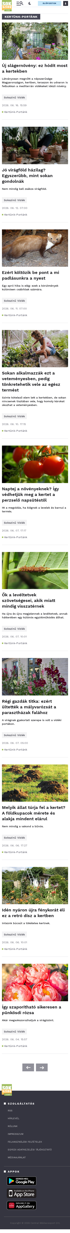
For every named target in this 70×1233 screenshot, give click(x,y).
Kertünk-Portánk (15, 111)
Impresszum (15, 1134)
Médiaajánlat (17, 1157)
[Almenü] (20, 3)
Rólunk (13, 1126)
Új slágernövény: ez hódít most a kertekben (34, 68)
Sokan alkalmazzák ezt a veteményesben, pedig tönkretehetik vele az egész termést (31, 381)
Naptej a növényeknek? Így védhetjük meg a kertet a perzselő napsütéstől (30, 494)
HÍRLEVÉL (13, 1118)
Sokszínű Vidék (14, 97)
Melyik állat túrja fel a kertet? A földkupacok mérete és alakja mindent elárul (33, 813)
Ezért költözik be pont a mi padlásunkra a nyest (30, 275)
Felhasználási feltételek (25, 1141)
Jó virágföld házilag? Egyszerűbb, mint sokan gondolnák (27, 176)
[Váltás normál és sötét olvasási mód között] (29, 3)
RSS (10, 1110)
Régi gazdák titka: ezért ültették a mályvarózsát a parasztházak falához (29, 707)
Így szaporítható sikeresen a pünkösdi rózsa (31, 1010)
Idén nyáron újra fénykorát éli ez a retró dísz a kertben (33, 913)
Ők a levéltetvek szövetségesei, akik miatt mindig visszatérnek (28, 600)
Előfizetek (49, 3)
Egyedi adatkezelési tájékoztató (30, 1149)
